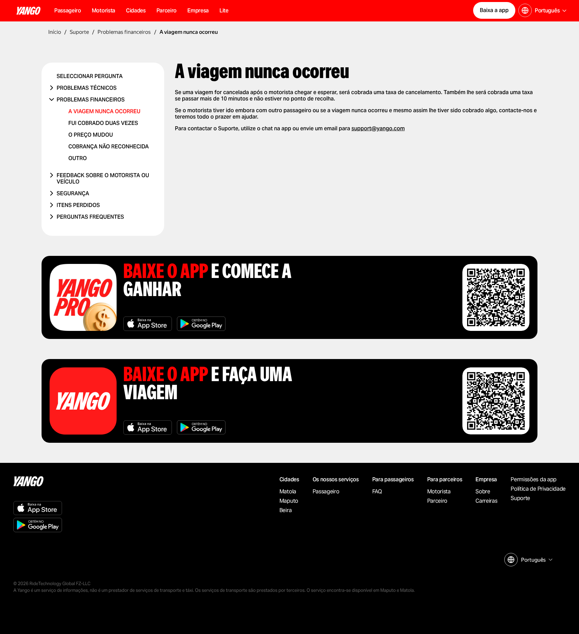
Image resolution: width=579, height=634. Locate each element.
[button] (136, 11)
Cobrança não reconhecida (108, 146)
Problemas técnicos (87, 88)
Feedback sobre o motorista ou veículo (103, 178)
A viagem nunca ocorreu (104, 111)
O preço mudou (90, 135)
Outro (77, 158)
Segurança (73, 193)
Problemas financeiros (91, 99)
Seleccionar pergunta (90, 76)
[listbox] (536, 560)
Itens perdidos (78, 205)
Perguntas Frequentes (90, 217)
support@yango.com (378, 128)
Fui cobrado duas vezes (103, 123)
